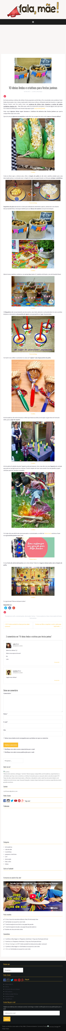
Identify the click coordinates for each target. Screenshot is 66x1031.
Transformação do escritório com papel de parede (19, 924)
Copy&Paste (8, 999)
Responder (56, 662)
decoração (28, 616)
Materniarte (47, 533)
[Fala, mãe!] (33, 9)
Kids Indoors (8, 991)
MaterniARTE (9, 984)
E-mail (5, 722)
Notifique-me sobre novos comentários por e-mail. (20, 749)
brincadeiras (8, 847)
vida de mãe (8, 849)
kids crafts (8, 861)
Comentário (7, 693)
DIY (6, 856)
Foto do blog (33, 203)
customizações (20, 616)
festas (33, 616)
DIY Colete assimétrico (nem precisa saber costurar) (32, 944)
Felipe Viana (5, 1028)
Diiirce (7, 986)
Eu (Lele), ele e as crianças (12, 989)
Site (4, 730)
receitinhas (8, 852)
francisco (8, 941)
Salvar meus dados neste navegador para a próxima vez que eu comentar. (26, 738)
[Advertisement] (33, 38)
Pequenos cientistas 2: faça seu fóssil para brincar (34, 939)
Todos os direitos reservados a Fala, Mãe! (14, 1026)
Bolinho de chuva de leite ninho (14, 929)
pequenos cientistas (10, 854)
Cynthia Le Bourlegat (37, 91)
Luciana (15, 671)
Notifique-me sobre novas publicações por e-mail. (19, 752)
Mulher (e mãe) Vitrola (11, 994)
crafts (13, 616)
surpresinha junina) (39, 108)
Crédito (33, 172)
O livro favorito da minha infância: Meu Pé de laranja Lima (21, 919)
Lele (14, 644)
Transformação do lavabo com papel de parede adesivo (20, 927)
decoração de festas (56, 616)
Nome (5, 714)
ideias (7, 864)
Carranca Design (42, 1026)
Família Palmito (9, 996)
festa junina (33, 618)
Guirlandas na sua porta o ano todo (15, 922)
